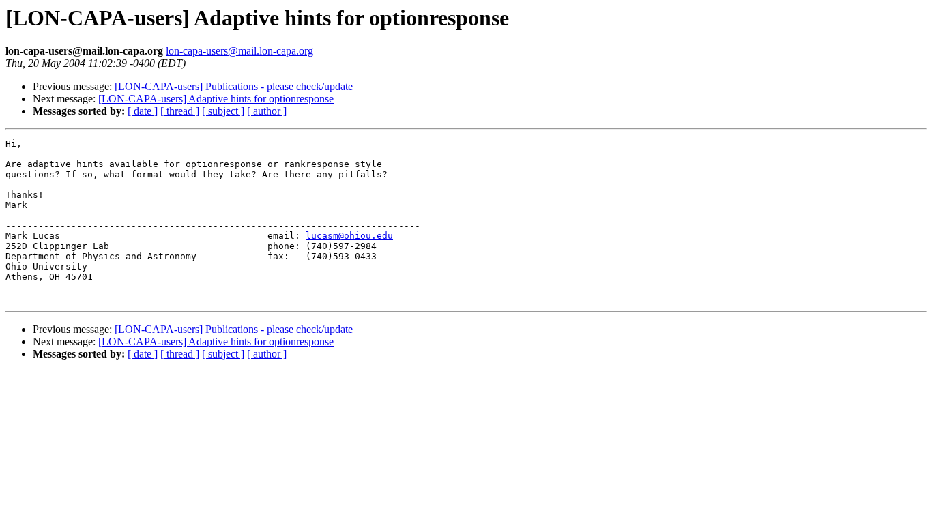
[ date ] (143, 111)
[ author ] (267, 111)
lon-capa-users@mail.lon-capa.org (239, 51)
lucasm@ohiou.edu (349, 236)
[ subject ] (223, 111)
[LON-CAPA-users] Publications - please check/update (234, 86)
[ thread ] (179, 111)
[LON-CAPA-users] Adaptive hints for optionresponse (216, 98)
